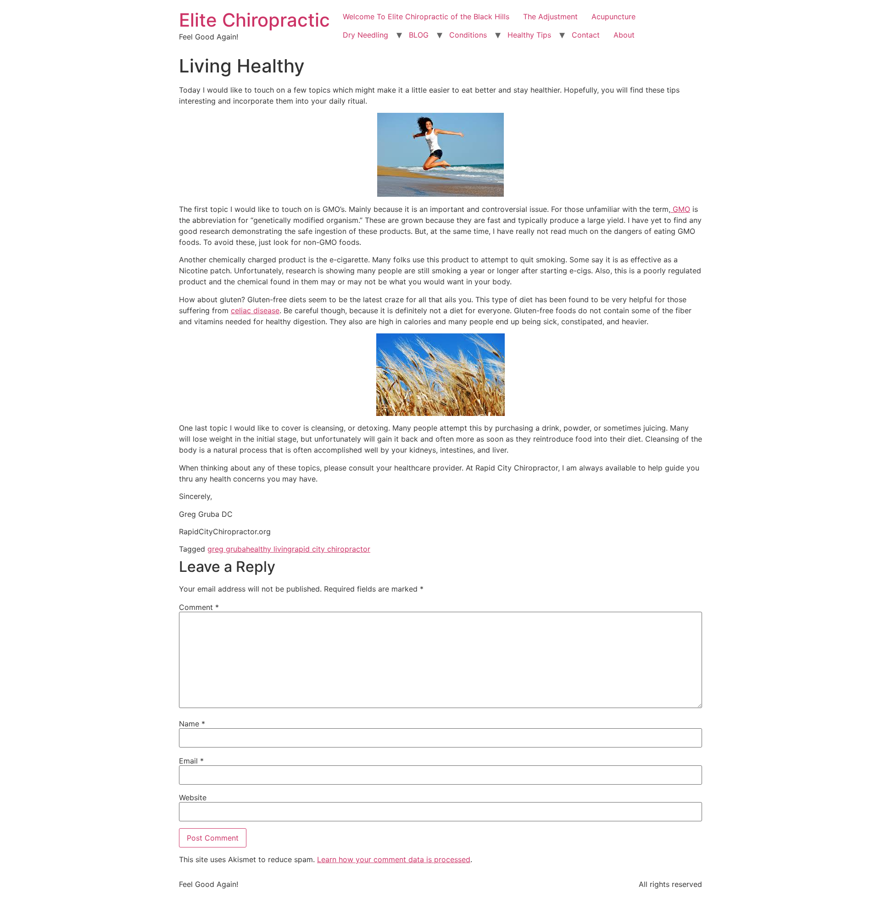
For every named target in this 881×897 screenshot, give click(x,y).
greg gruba (226, 549)
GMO (680, 209)
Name (192, 723)
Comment (199, 607)
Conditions (468, 34)
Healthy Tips (529, 34)
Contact (586, 34)
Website (192, 797)
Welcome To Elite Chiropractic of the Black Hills (426, 16)
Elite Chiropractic (254, 20)
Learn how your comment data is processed (393, 859)
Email (191, 760)
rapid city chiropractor (331, 549)
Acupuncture (613, 16)
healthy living (269, 549)
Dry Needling (365, 34)
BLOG (419, 34)
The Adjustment (550, 16)
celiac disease (255, 310)
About (624, 34)
